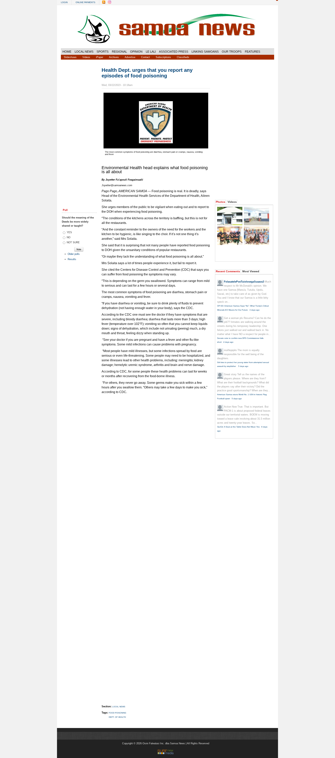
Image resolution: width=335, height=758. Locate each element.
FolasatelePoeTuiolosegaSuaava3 (244, 281)
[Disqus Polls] (156, 444)
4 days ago (228, 342)
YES (69, 232)
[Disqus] (156, 545)
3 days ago (255, 310)
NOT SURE (73, 242)
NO (68, 237)
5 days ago (243, 366)
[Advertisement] (79, 126)
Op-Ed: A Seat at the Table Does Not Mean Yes (238, 427)
